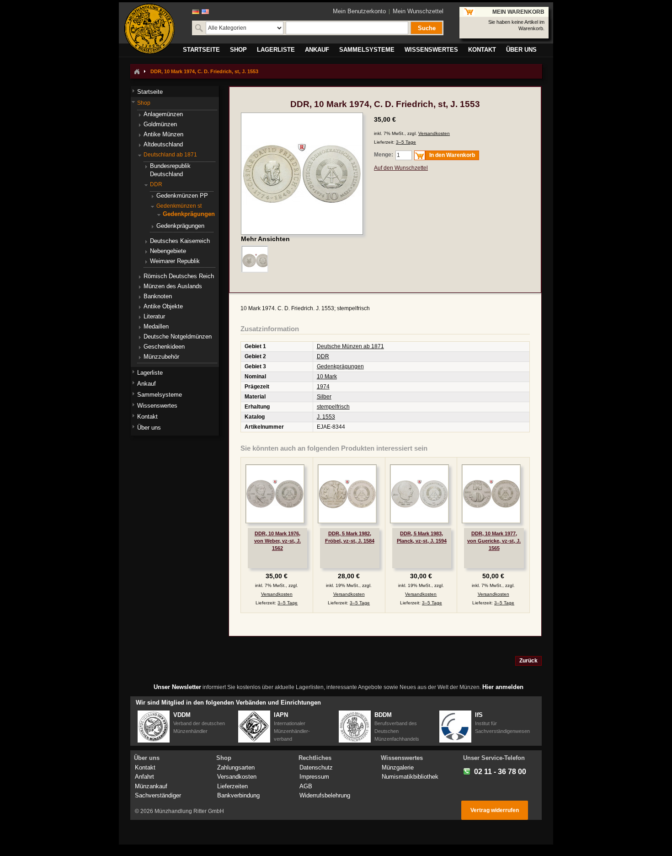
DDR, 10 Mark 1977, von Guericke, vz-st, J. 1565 (494, 541)
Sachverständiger (158, 795)
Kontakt (145, 767)
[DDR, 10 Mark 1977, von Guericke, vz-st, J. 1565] (491, 493)
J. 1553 (326, 417)
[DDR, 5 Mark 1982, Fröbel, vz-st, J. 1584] (347, 493)
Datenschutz (316, 767)
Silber (324, 396)
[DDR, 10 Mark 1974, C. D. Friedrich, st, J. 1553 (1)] (254, 259)
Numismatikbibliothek (410, 776)
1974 (323, 386)
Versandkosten (434, 133)
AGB (305, 786)
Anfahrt (144, 776)
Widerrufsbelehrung (324, 795)
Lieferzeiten (232, 786)
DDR (323, 356)
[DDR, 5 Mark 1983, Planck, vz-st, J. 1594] (419, 493)
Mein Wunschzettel (418, 11)
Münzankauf (151, 786)
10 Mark (327, 376)
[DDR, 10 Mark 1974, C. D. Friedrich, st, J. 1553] (302, 116)
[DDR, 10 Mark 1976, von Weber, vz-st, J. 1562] (274, 493)
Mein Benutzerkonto (359, 11)
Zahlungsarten (236, 767)
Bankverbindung (238, 795)
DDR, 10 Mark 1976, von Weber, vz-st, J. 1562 (277, 541)
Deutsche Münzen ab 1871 (350, 346)
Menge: (383, 154)
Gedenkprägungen (340, 366)
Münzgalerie (398, 767)
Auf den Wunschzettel (401, 168)
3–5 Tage (406, 142)
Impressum (314, 776)
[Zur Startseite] (136, 71)
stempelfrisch (333, 407)
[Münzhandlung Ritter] (149, 29)
